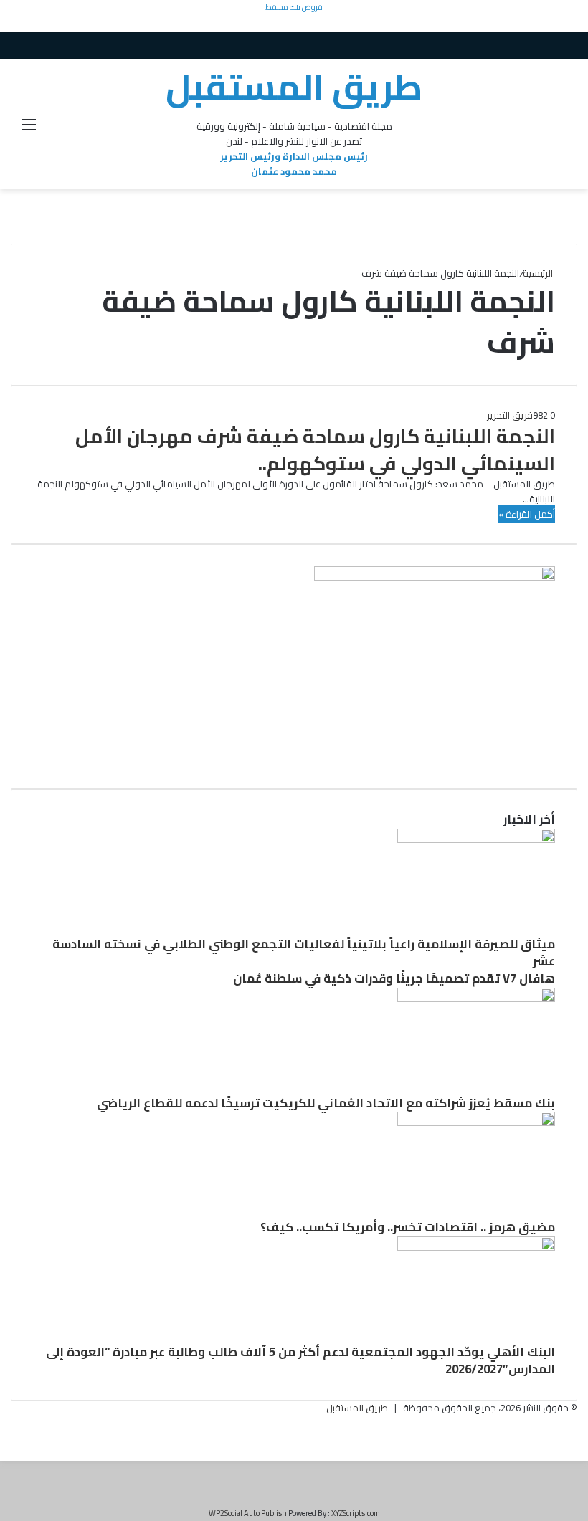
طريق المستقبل (357, 1407)
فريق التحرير (510, 415)
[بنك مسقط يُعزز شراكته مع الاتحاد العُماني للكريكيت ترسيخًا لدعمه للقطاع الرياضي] (476, 998)
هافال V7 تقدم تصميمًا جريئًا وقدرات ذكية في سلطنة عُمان (394, 978)
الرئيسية (539, 273)
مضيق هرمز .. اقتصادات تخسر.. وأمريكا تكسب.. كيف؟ (407, 1227)
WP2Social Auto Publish (248, 1513)
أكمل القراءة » (526, 514)
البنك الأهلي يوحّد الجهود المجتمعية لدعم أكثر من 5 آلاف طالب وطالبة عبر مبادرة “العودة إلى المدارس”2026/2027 (300, 1360)
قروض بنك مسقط (294, 7)
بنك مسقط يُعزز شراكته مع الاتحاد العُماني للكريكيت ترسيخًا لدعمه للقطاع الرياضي (326, 1103)
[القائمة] (29, 129)
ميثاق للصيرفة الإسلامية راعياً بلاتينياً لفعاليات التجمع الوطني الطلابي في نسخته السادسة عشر (303, 953)
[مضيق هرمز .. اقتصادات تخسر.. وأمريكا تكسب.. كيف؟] (476, 1122)
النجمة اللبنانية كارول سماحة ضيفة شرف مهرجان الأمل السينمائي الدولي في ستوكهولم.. (315, 449)
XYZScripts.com (355, 1513)
